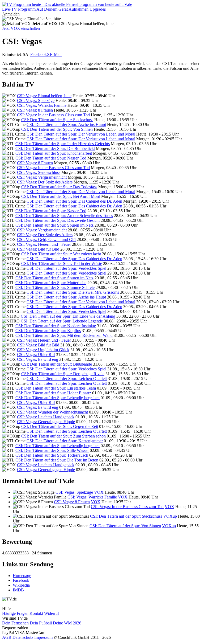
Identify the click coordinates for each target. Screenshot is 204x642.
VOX (99, 492)
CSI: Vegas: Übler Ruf (36, 354)
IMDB (18, 590)
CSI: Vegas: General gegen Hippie (46, 421)
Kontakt (36, 613)
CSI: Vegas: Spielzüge (35, 100)
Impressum (43, 637)
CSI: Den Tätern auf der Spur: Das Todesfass (59, 187)
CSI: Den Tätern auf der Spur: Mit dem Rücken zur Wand (64, 335)
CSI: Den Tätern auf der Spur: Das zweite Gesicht (57, 220)
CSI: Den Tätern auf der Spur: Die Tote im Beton (56, 460)
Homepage (22, 575)
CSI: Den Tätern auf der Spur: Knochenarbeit (53, 153)
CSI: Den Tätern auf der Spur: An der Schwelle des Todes (64, 215)
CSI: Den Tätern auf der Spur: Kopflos (48, 330)
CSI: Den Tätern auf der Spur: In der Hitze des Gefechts (62, 143)
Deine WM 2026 (67, 623)
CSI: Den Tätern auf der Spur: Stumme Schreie (55, 287)
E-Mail (56, 54)
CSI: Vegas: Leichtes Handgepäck (45, 417)
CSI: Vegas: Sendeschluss (38, 172)
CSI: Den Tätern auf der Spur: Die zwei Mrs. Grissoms (73, 292)
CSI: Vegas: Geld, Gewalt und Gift (46, 239)
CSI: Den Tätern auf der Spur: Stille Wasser (52, 450)
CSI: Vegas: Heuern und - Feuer (44, 244)
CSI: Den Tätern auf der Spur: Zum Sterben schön (63, 436)
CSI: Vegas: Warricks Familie (41, 105)
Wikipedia (21, 585)
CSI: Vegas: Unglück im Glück (43, 349)
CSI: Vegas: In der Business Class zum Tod (53, 115)
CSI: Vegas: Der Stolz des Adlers (45, 182)
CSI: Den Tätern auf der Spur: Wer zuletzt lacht (61, 254)
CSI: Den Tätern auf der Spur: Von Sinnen (57, 129)
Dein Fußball (41, 623)
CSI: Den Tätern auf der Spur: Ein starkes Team (55, 388)
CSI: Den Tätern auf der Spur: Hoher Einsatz (53, 393)
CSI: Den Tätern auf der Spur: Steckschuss (57, 119)
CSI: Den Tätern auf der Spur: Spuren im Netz (54, 225)
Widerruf (51, 613)
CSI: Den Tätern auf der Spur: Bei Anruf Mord (60, 196)
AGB (6, 637)
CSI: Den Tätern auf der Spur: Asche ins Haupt (66, 124)
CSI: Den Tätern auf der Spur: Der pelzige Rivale (62, 373)
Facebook (38, 54)
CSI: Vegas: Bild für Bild (38, 249)
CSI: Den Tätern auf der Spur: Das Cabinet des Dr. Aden (74, 201)
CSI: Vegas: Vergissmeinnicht (42, 177)
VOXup (170, 516)
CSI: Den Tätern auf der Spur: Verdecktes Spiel (66, 268)
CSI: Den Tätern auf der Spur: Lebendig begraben (57, 397)
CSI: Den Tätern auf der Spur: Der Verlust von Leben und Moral (81, 134)
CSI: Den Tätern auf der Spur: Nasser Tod (50, 158)
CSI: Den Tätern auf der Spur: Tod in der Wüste (61, 263)
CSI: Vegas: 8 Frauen (35, 110)
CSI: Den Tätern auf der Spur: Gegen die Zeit (59, 426)
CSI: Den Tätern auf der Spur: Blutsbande (56, 364)
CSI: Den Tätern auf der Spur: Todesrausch (51, 455)
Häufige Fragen (15, 613)
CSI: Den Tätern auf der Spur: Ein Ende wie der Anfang (68, 316)
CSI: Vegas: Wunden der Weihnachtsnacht (52, 412)
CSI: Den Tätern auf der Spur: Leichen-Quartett (67, 378)
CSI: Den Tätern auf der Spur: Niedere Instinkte (55, 326)
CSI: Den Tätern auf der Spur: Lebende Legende (62, 321)
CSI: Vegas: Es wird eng (37, 359)
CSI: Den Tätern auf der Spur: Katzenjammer (65, 441)
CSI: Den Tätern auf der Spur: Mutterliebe (50, 282)
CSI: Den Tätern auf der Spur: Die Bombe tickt (55, 148)
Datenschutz (22, 637)
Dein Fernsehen (15, 623)
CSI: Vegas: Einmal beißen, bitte (44, 95)
